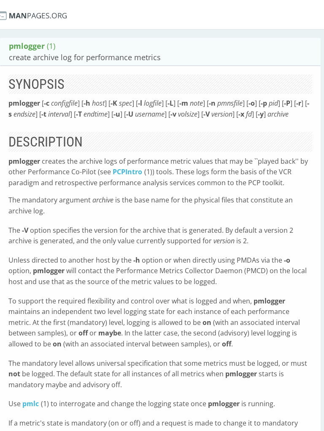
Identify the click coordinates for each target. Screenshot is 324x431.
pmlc (30, 403)
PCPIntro (127, 171)
